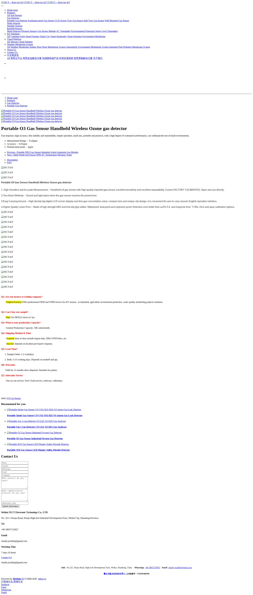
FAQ (9, 162)
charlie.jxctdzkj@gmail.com (180, 568)
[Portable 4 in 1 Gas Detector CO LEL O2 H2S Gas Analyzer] (36, 421)
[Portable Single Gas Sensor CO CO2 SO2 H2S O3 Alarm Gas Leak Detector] (44, 409)
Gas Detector (13, 103)
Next (39, 155)
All (8, 15)
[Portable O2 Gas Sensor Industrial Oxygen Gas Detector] (34, 432)
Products (11, 100)
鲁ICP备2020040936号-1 (115, 574)
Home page (12, 10)
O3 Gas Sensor (14, 398)
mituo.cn (42, 579)
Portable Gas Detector (17, 105)
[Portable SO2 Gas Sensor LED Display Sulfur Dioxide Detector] (38, 444)
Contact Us (6, 557)
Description (12, 160)
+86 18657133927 (152, 568)
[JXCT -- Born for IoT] (126, 2)
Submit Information (10, 506)
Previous (42, 152)
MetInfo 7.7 (18, 579)
